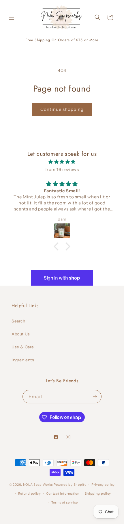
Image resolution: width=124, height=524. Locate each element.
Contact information (63, 493)
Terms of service (64, 502)
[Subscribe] (95, 396)
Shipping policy (98, 493)
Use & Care (23, 347)
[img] (62, 162)
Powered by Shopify (70, 485)
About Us (21, 334)
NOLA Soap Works (38, 485)
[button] (11, 17)
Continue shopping (62, 109)
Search (18, 321)
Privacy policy (103, 485)
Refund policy (29, 493)
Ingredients (23, 359)
